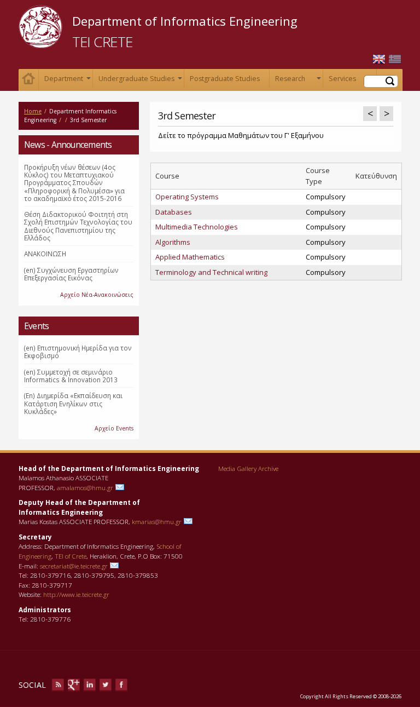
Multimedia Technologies (196, 227)
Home (28, 80)
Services (350, 81)
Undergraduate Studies (139, 81)
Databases (173, 212)
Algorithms (172, 242)
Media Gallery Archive (248, 468)
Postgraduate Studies (225, 78)
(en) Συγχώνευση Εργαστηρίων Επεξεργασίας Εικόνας (71, 274)
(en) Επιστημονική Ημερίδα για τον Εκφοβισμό (78, 351)
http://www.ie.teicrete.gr (76, 594)
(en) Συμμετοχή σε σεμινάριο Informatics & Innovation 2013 (71, 375)
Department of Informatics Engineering (185, 21)
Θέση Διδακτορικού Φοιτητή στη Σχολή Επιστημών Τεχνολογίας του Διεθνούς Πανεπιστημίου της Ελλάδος (78, 226)
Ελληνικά (394, 59)
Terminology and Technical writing (211, 272)
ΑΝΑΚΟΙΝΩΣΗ (45, 253)
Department (66, 81)
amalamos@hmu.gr (85, 487)
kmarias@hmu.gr (157, 521)
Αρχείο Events (114, 428)
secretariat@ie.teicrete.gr (74, 565)
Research (297, 81)
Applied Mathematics (190, 257)
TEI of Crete (70, 555)
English (379, 59)
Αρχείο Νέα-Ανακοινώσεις (96, 294)
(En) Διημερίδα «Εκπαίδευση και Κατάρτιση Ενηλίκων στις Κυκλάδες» (73, 403)
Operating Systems (187, 197)
